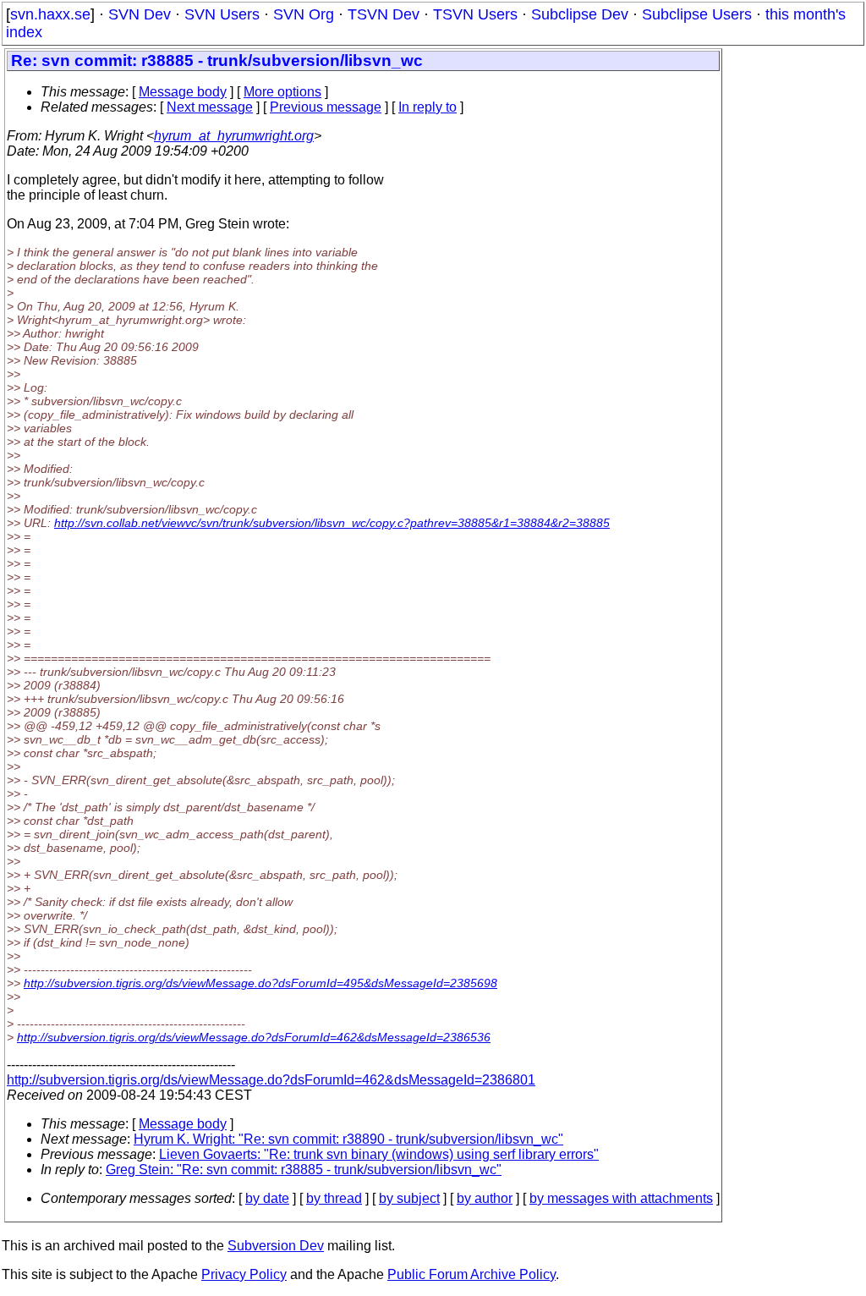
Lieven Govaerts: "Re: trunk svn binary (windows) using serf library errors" (379, 1154)
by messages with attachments (621, 1198)
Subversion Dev (275, 1245)
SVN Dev (139, 14)
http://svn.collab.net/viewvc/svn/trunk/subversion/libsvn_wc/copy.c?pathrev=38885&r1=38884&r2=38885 (332, 523)
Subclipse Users (697, 14)
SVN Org (303, 14)
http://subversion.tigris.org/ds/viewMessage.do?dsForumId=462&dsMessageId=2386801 (271, 1080)
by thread (334, 1198)
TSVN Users (475, 14)
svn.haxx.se (50, 14)
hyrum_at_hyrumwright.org (234, 136)
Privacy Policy (244, 1274)
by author (484, 1198)
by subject (409, 1198)
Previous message (325, 107)
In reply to (427, 107)
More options (282, 92)
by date (267, 1198)
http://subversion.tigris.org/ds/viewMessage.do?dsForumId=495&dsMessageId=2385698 (260, 983)
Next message (210, 107)
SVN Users (222, 14)
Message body (183, 92)
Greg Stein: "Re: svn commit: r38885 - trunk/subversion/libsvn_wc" (304, 1169)
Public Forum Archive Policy (471, 1274)
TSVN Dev (383, 14)
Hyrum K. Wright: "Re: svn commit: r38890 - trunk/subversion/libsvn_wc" (348, 1139)
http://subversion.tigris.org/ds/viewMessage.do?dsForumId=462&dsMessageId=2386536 (254, 1037)
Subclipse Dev (579, 14)
